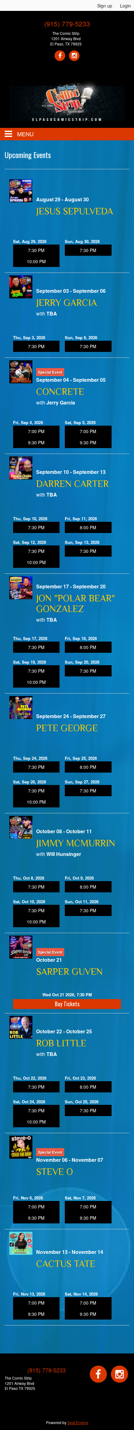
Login (125, 5)
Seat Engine (77, 1422)
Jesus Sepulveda (74, 211)
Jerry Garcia (66, 302)
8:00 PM (88, 527)
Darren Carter (72, 484)
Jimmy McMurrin (75, 843)
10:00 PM (36, 261)
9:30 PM (36, 442)
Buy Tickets (67, 1004)
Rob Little (61, 1043)
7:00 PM (36, 431)
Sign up (104, 5)
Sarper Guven (69, 971)
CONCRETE (60, 391)
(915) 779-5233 (67, 23)
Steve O (54, 1171)
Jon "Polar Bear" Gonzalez (75, 603)
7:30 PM (36, 250)
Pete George (67, 728)
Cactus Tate (65, 1264)
